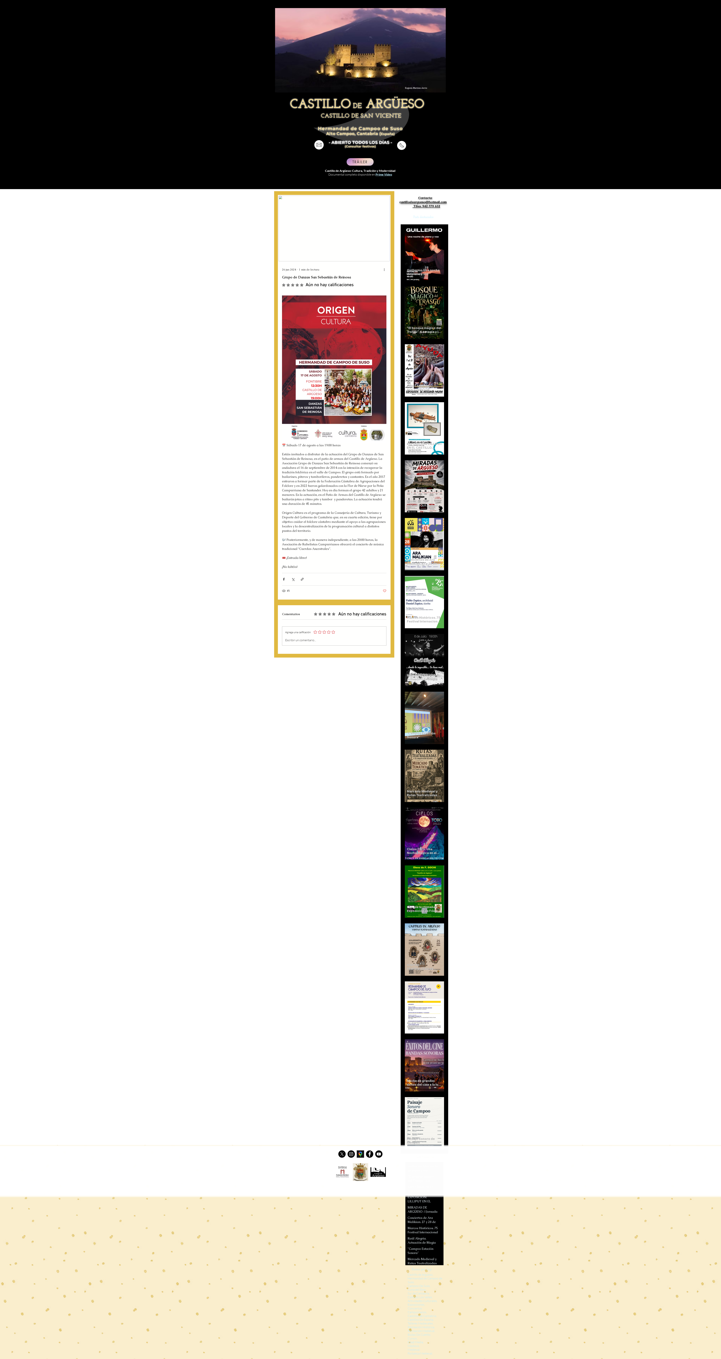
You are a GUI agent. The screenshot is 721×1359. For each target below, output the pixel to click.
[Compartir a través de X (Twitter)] (293, 579)
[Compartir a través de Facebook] (284, 579)
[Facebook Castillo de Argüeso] (369, 1154)
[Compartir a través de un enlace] (302, 579)
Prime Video (384, 174)
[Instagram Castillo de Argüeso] (351, 1154)
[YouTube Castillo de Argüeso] (378, 1154)
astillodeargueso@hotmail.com (424, 202)
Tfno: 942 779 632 (426, 206)
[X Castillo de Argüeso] (342, 1154)
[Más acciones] (384, 269)
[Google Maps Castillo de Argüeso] (360, 1154)
